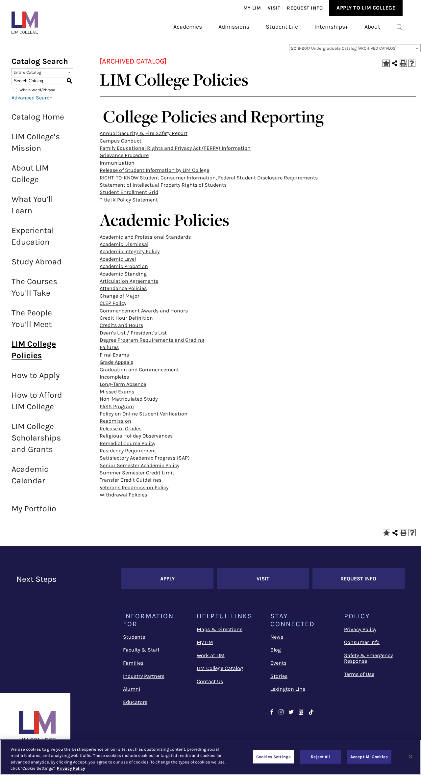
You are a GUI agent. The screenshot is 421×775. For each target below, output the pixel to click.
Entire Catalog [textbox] (27, 72)
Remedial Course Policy (127, 443)
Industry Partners (143, 676)
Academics (187, 26)
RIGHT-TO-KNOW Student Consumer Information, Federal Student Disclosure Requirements (209, 177)
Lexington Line (287, 689)
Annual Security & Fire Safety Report (143, 133)
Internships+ (331, 26)
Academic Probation (124, 266)
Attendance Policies (123, 288)
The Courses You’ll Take (34, 287)
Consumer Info (362, 642)
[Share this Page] (394, 63)
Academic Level (118, 259)
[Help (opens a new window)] (411, 63)
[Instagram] (281, 712)
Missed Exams (117, 391)
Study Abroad (37, 261)
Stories (278, 676)
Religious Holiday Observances (136, 436)
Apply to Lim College (365, 8)
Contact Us (210, 681)
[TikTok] (311, 712)
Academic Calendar (30, 474)
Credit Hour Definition (126, 318)
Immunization (117, 163)
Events (278, 663)
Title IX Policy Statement (129, 200)
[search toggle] (400, 26)
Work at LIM (211, 655)
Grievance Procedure (124, 155)
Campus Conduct (120, 141)
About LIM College (30, 173)
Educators (135, 702)
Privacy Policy (360, 629)
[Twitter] (291, 712)
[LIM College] (25, 23)
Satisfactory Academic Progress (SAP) (145, 458)
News (276, 637)
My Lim (252, 8)
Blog (275, 650)
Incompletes (114, 377)
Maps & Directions (219, 629)
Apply (167, 578)
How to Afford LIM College (37, 400)
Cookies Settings (273, 756)
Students (134, 637)
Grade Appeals (116, 362)
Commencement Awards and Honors (144, 310)
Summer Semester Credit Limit (137, 472)
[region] (210, 757)
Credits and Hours (121, 325)
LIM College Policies (34, 349)
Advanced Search (32, 97)
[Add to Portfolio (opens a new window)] (386, 63)
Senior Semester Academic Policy (139, 465)
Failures (109, 347)
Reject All (320, 756)
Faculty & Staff (141, 650)
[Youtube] (301, 712)
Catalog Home (38, 116)
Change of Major (119, 296)
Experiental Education (33, 236)
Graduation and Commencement (139, 369)
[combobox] (355, 48)
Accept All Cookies (369, 756)
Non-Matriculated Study (129, 399)
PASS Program (117, 406)
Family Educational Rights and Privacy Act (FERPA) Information (175, 148)
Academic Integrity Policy (130, 251)
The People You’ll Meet (32, 318)
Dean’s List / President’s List (133, 333)
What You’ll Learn (32, 204)
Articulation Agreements (129, 281)
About (372, 26)
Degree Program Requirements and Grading (152, 340)
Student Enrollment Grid (129, 192)
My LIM (205, 642)
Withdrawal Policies (123, 495)
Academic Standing (123, 274)
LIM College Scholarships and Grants (36, 437)
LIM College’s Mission (36, 142)
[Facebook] (272, 712)
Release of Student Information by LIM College (154, 170)
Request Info (305, 8)
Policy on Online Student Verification (143, 414)
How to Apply (36, 375)
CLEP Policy (113, 303)
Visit (274, 8)
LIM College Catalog (220, 668)
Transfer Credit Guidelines (130, 480)
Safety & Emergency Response (368, 658)
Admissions (233, 26)
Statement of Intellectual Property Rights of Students (163, 185)
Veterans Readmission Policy (134, 487)
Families (133, 663)
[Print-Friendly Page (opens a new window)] (403, 63)
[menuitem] (252, 8)
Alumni (131, 689)
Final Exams (114, 355)
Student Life (282, 26)
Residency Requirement (128, 450)
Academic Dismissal (124, 244)
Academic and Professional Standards (145, 237)
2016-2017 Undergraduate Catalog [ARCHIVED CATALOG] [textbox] (344, 48)
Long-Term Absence (123, 384)
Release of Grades (120, 428)
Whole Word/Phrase (37, 90)
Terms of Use (359, 674)
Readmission (115, 421)
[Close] (410, 756)
